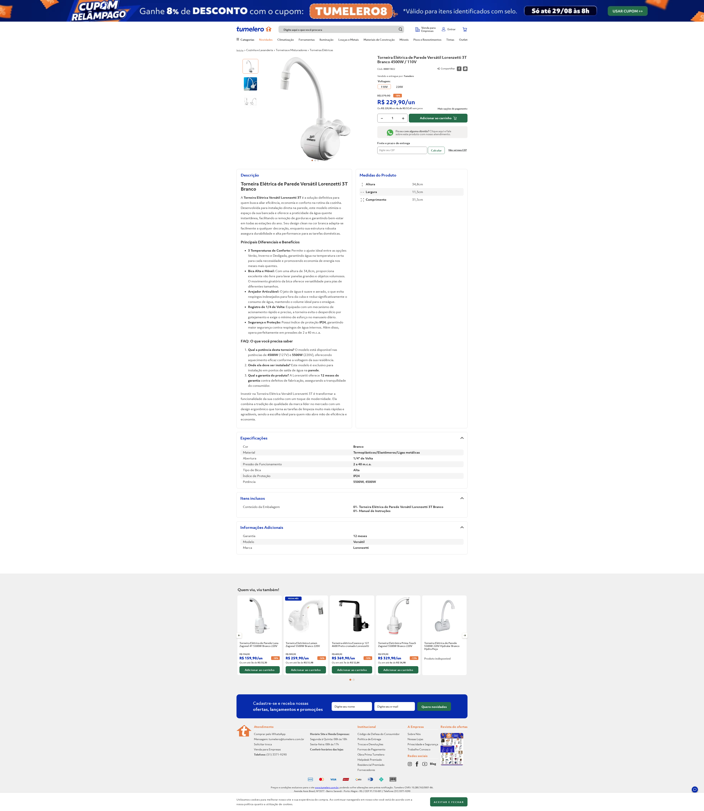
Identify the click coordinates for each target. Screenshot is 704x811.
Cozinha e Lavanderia (259, 50)
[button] (694, 790)
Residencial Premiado (371, 765)
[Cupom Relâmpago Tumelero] (352, 11)
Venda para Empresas (267, 749)
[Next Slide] (465, 635)
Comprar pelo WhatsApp (269, 734)
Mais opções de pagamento (452, 108)
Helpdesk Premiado (370, 759)
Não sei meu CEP (457, 150)
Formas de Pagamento (371, 749)
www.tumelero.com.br (326, 787)
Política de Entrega (369, 739)
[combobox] (345, 29)
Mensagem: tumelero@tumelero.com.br (279, 739)
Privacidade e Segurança (423, 744)
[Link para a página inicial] (239, 50)
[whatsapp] (465, 68)
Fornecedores (366, 770)
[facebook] (459, 68)
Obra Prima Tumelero (371, 754)
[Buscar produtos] (400, 29)
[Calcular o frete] (436, 150)
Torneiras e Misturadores (291, 50)
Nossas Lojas (415, 739)
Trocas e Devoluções (370, 744)
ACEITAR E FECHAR (449, 802)
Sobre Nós (414, 734)
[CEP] (402, 148)
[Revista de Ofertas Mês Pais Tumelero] (452, 764)
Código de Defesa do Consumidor (379, 734)
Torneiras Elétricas (321, 50)
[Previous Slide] (239, 635)
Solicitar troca (263, 744)
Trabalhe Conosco (419, 749)
